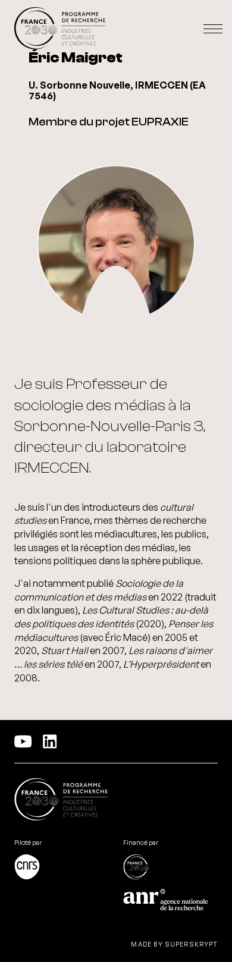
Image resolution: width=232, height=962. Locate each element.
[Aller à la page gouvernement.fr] (61, 801)
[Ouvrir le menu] (212, 29)
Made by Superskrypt (174, 944)
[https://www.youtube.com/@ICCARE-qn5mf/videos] (23, 741)
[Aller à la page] (61, 868)
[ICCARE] (59, 29)
